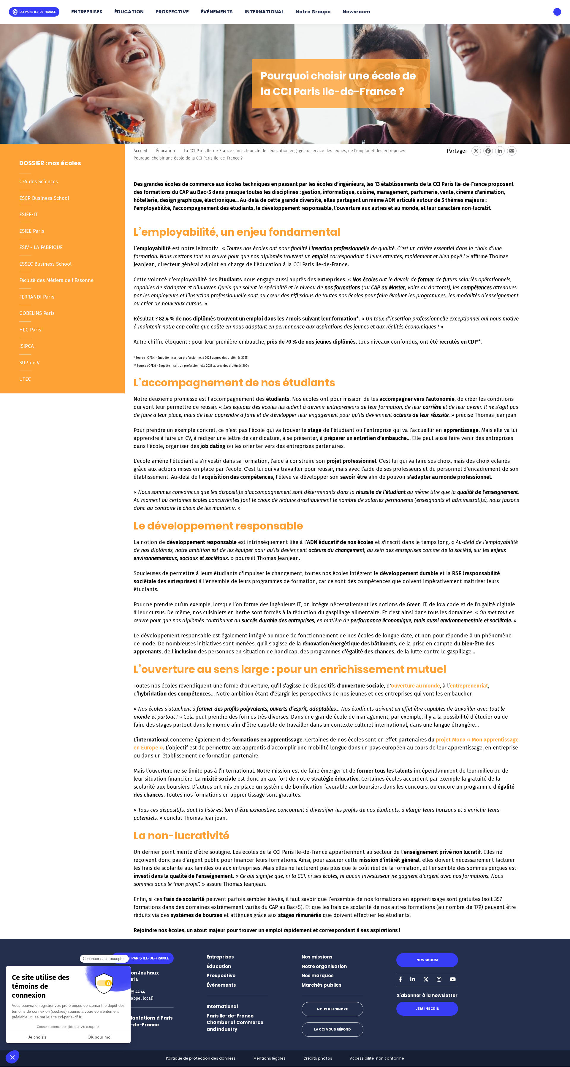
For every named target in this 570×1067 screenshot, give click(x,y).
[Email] (512, 151)
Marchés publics (321, 985)
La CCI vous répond (332, 1029)
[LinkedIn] (500, 151)
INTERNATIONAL (264, 11)
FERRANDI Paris (36, 297)
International (222, 1006)
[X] (476, 151)
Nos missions (317, 957)
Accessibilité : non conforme (377, 1058)
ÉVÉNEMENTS (217, 11)
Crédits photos (317, 1058)
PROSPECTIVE (172, 11)
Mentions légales (270, 1058)
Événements (221, 985)
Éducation (165, 150)
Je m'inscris (427, 1008)
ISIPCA (26, 346)
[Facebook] (488, 151)
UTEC (25, 379)
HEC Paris (30, 330)
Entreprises (220, 957)
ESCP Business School (44, 198)
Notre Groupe (313, 11)
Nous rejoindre (332, 1009)
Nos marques (318, 975)
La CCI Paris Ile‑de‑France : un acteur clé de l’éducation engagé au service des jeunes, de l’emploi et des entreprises (294, 150)
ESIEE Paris (31, 231)
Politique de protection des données (201, 1058)
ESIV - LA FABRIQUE (41, 247)
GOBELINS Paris (37, 313)
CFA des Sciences (38, 181)
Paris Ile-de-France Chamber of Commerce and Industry (235, 1022)
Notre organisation (324, 966)
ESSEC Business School (45, 264)
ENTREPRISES (86, 11)
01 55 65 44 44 (132, 992)
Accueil (140, 150)
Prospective (221, 975)
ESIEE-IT (28, 214)
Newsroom (356, 11)
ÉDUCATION (129, 11)
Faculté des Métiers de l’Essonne (56, 280)
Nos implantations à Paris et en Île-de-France (142, 1021)
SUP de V (29, 363)
